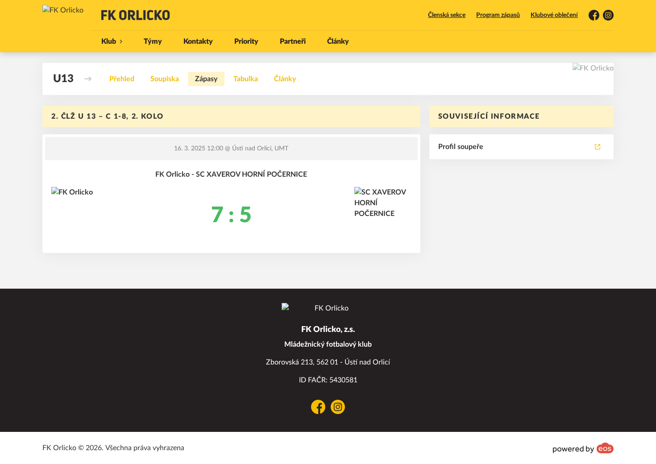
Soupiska (164, 79)
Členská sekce (446, 15)
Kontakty (198, 41)
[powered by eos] (583, 448)
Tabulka (245, 79)
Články (338, 41)
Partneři (293, 41)
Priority (246, 41)
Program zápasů (498, 15)
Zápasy (206, 79)
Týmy (153, 41)
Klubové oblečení (554, 15)
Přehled (121, 79)
